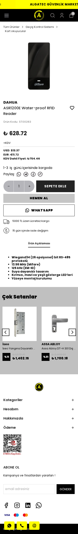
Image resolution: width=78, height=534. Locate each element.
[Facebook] (6, 505)
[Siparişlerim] (61, 15)
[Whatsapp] (39, 505)
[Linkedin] (28, 505)
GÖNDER (66, 489)
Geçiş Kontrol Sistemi (40, 27)
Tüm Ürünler (11, 27)
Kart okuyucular (15, 31)
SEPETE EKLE (55, 186)
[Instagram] (17, 505)
